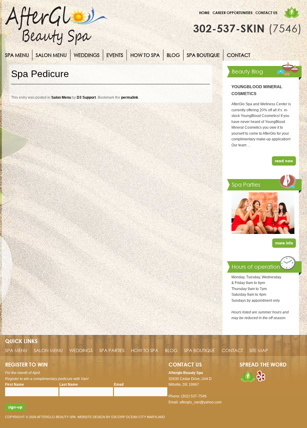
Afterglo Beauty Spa (56, 417)
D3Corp (118, 417)
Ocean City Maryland (145, 417)
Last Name (68, 384)
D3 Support (86, 97)
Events (114, 55)
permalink (129, 97)
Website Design (91, 417)
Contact (238, 55)
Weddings (87, 55)
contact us (266, 12)
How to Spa (145, 55)
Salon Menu (51, 55)
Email (119, 384)
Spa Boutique (203, 55)
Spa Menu (17, 55)
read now (284, 160)
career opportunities (232, 12)
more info (284, 243)
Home (204, 12)
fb (291, 12)
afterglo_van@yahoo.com (201, 402)
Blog (173, 55)
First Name (14, 384)
